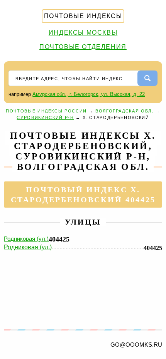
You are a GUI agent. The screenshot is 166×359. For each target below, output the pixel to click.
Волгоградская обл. (124, 111)
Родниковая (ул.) (26, 238)
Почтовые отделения (83, 47)
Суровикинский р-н (45, 117)
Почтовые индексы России (46, 111)
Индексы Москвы (83, 32)
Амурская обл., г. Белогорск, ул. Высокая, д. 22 (88, 94)
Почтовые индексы (83, 16)
